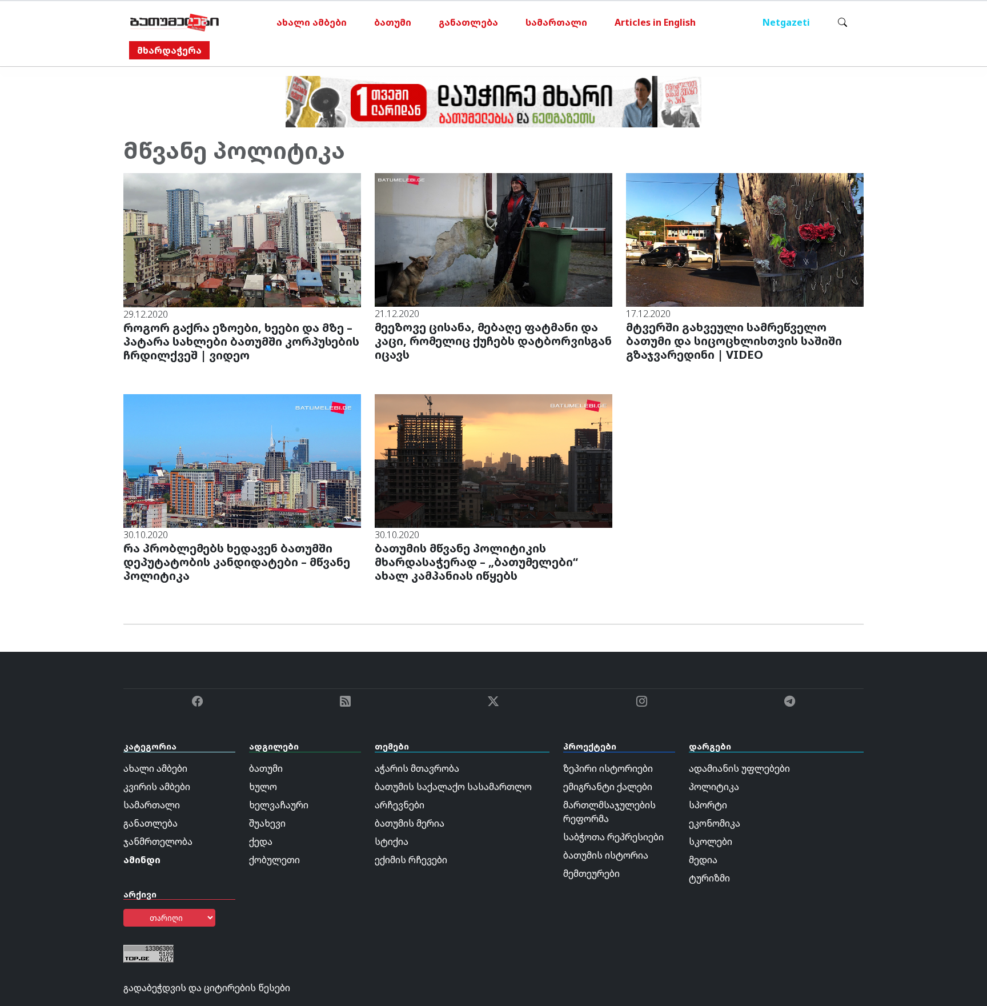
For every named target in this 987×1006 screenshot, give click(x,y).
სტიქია (391, 841)
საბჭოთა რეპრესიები (613, 837)
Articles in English (655, 22)
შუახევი (267, 823)
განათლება (468, 22)
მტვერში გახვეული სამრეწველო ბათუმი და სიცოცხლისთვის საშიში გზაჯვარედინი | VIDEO (734, 340)
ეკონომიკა (714, 823)
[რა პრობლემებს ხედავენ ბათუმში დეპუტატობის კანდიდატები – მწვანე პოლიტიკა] (242, 460)
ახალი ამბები (311, 22)
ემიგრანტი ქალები (607, 786)
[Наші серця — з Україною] (174, 22)
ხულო (263, 786)
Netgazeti (786, 22)
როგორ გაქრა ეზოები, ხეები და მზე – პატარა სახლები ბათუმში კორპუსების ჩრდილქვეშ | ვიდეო (241, 341)
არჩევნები (399, 805)
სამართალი (556, 22)
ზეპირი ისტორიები (608, 768)
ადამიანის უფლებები (739, 768)
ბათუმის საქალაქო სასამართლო (453, 786)
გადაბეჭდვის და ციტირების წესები (206, 987)
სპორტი (708, 805)
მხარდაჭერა (169, 50)
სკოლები (710, 841)
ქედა (260, 841)
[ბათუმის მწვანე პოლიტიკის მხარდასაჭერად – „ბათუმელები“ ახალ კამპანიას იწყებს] (493, 460)
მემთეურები (591, 873)
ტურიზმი (709, 878)
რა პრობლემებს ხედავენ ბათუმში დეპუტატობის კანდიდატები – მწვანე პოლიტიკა (236, 561)
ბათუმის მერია (409, 823)
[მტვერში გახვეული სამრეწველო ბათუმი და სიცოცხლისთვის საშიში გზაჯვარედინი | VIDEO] (745, 239)
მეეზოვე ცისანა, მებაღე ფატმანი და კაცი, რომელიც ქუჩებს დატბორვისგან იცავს (493, 340)
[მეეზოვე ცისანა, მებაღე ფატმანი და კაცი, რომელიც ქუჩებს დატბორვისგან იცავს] (493, 239)
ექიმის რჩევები (411, 859)
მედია (703, 859)
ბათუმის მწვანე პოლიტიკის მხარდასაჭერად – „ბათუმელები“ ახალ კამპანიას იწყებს (476, 561)
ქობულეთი (274, 859)
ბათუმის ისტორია (605, 855)
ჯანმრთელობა (157, 841)
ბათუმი (392, 22)
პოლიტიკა (714, 786)
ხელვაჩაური (278, 805)
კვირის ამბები (156, 786)
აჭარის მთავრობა (417, 768)
